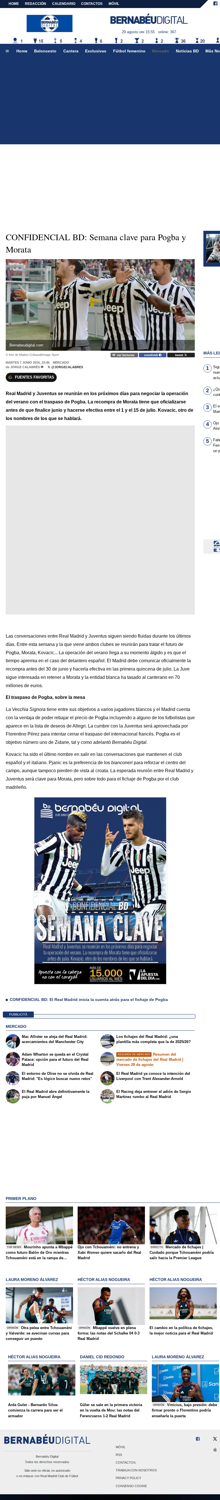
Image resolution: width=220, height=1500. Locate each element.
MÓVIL (114, 3)
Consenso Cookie (131, 1486)
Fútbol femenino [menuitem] (129, 51)
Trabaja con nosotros (136, 1470)
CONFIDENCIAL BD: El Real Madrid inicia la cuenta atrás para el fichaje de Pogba (89, 999)
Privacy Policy (128, 1478)
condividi (151, 355)
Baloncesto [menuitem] (45, 51)
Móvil (120, 1447)
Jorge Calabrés (25, 367)
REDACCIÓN (35, 3)
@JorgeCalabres (66, 367)
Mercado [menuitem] (160, 51)
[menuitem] (7, 51)
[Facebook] (215, 4)
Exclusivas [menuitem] (95, 51)
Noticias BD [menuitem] (187, 51)
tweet (179, 355)
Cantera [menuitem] (70, 51)
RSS (119, 1454)
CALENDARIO (63, 3)
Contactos (125, 1462)
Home (14, 3)
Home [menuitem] (22, 51)
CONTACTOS (92, 3)
